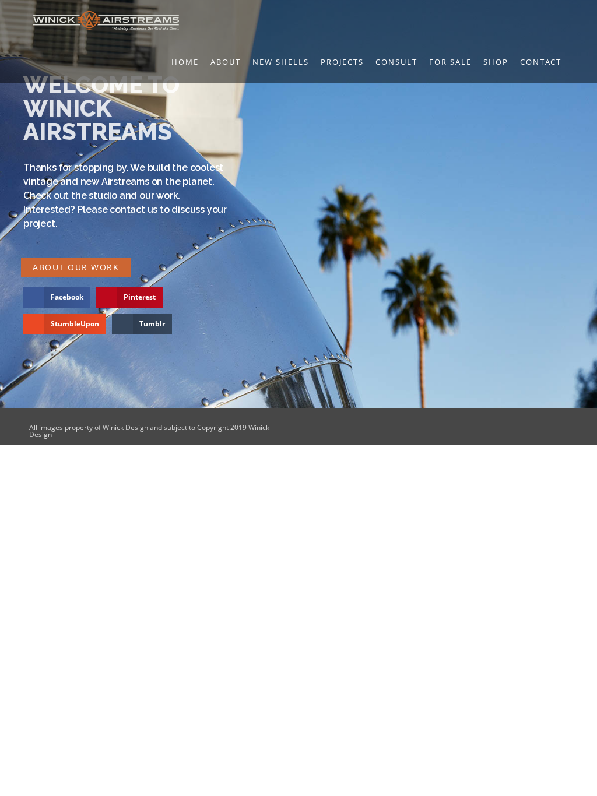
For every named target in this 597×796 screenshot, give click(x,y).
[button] (56, 297)
